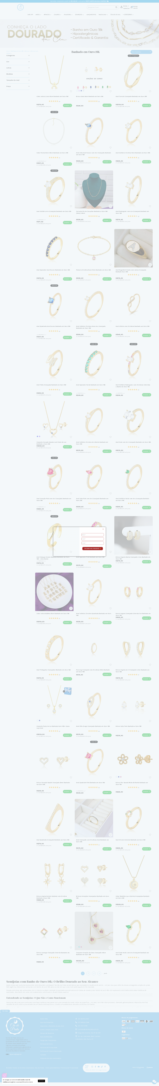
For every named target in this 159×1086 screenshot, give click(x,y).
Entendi (41, 1081)
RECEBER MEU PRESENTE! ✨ (92, 548)
